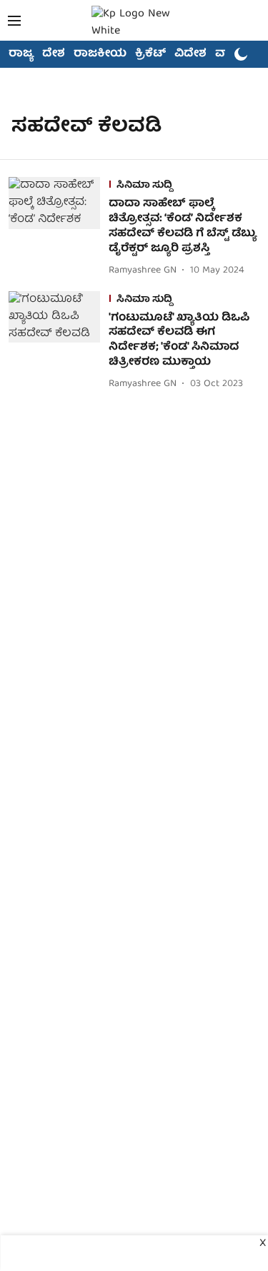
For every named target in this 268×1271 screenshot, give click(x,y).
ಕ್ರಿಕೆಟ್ (150, 54)
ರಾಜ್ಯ (21, 54)
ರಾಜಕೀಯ (100, 54)
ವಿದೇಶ (190, 54)
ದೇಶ (53, 54)
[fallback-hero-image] (59, 228)
